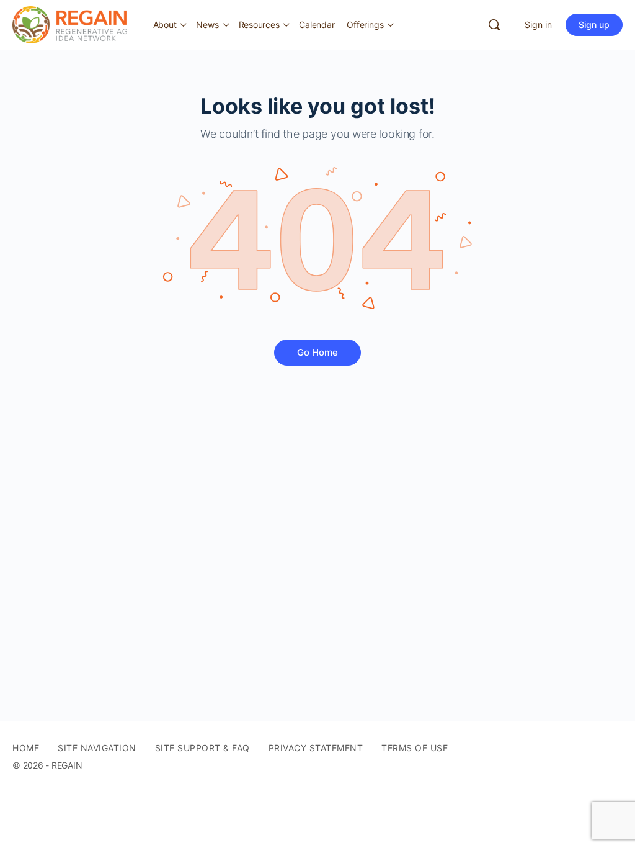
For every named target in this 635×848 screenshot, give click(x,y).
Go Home (317, 352)
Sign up (594, 24)
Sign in (538, 24)
